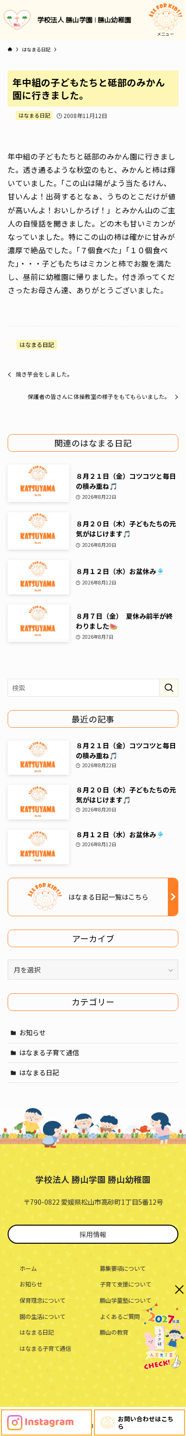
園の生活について (42, 1316)
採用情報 (93, 1234)
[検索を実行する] (168, 688)
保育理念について (42, 1300)
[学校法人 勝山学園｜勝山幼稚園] (17, 20)
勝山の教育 (114, 1332)
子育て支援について (125, 1284)
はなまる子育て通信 (49, 1052)
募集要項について (122, 1268)
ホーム (28, 1268)
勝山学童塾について (125, 1300)
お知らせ (32, 1032)
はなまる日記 (34, 115)
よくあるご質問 (120, 1316)
